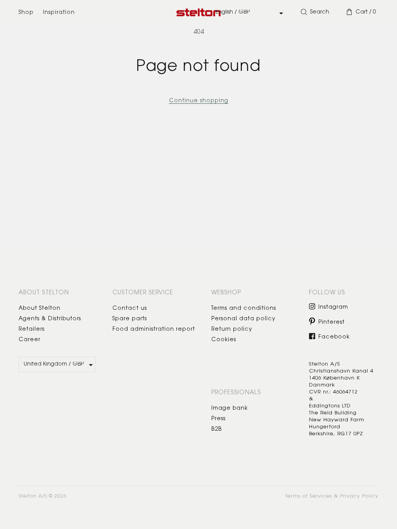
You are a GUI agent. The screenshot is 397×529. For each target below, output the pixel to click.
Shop (26, 12)
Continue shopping (198, 101)
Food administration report (153, 329)
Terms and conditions (243, 308)
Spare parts (129, 319)
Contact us (129, 308)
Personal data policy (243, 319)
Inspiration (59, 12)
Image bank (229, 408)
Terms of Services (308, 496)
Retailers (32, 329)
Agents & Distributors (50, 319)
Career (29, 340)
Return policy (231, 329)
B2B (216, 429)
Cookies (223, 340)
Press (218, 419)
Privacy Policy (359, 496)
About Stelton (39, 308)
